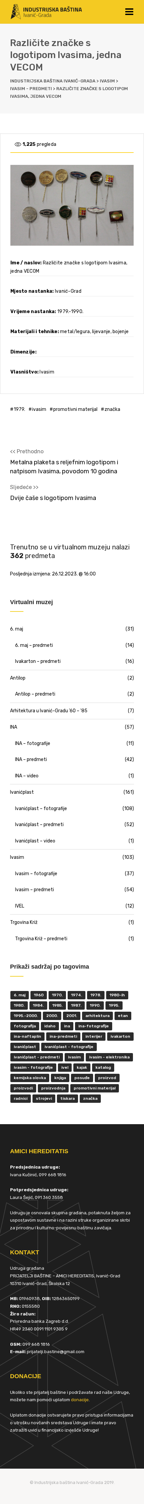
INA (13, 727)
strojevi (44, 1098)
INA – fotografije (32, 743)
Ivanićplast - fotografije (69, 1046)
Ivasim (17, 857)
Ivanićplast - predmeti (37, 1057)
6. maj (16, 629)
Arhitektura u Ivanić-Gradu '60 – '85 (48, 711)
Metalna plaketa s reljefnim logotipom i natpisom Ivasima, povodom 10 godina (64, 467)
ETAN (123, 1015)
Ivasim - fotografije (33, 1067)
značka (112, 409)
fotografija (25, 1026)
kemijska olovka (30, 1077)
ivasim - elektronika (109, 1057)
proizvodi (23, 1088)
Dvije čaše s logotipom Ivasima (53, 498)
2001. (71, 1015)
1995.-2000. (26, 1015)
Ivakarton (120, 1036)
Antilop (17, 678)
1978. (95, 995)
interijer (93, 1036)
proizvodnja (53, 1088)
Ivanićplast (22, 792)
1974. (76, 995)
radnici (20, 1098)
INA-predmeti (63, 1036)
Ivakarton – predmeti (38, 661)
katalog (103, 1067)
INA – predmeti (31, 759)
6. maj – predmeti (34, 645)
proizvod (107, 1077)
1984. (38, 1005)
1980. (19, 1005)
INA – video (27, 776)
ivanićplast (25, 1046)
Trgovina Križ (24, 922)
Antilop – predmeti (35, 694)
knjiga (60, 1077)
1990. (95, 1005)
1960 (39, 995)
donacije (80, 1399)
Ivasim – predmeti (34, 890)
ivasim (39, 409)
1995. (114, 1005)
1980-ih (117, 995)
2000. (52, 1015)
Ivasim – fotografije (36, 873)
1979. (19, 409)
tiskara (67, 1098)
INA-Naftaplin (27, 1036)
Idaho (50, 1026)
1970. (57, 995)
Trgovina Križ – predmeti (41, 939)
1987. (76, 1005)
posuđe (82, 1077)
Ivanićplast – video (35, 841)
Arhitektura (97, 1015)
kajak (82, 1067)
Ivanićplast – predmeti (39, 824)
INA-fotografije (93, 1026)
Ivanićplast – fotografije (41, 808)
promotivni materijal (75, 409)
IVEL (19, 906)
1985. (57, 1005)
